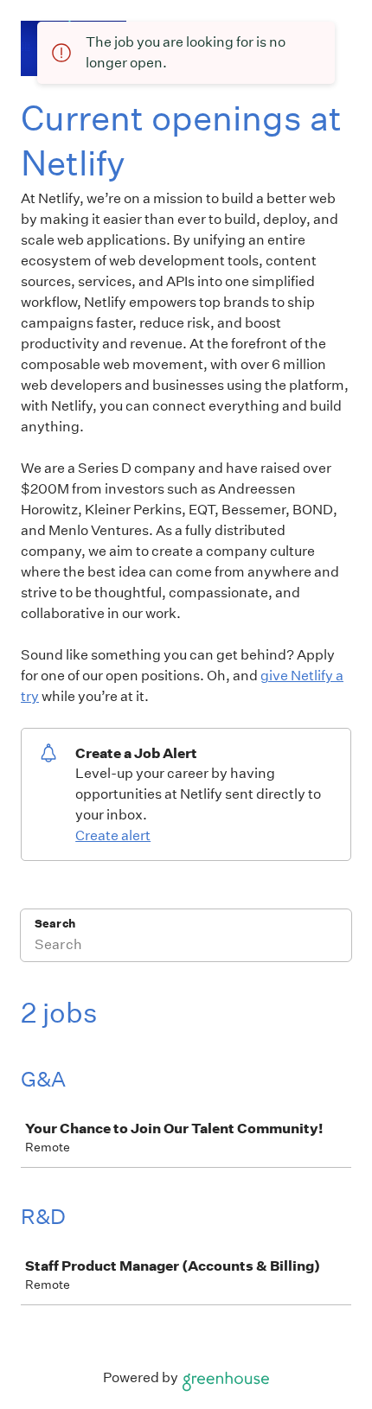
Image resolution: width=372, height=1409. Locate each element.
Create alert (113, 835)
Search (55, 923)
